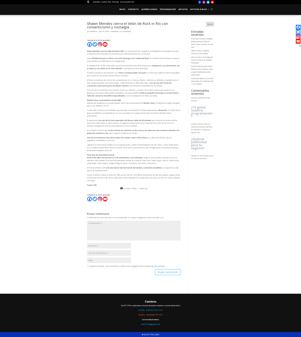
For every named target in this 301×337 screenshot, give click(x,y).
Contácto (133, 9)
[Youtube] (105, 44)
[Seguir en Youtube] (212, 2)
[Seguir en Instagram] (204, 2)
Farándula (114, 31)
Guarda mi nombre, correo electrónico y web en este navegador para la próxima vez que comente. (127, 266)
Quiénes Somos (149, 9)
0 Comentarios (125, 31)
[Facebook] (89, 44)
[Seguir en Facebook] (199, 2)
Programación (168, 9)
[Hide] (300, 46)
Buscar (210, 24)
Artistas (183, 9)
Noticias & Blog (198, 9)
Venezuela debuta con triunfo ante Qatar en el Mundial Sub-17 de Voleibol (202, 81)
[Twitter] (94, 44)
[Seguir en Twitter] (208, 2)
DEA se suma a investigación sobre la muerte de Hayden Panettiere (202, 60)
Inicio (122, 9)
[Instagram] (100, 44)
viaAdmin (93, 31)
